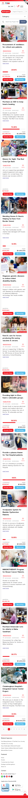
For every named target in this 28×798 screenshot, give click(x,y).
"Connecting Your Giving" (7, 762)
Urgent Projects (18, 12)
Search (23, 22)
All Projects (6, 12)
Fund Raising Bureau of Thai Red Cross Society (13, 741)
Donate (3, 760)
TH (9, 6)
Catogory (5, 16)
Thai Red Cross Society (7, 743)
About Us (3, 766)
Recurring (20, 79)
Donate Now (8, 79)
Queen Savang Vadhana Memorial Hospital (11, 748)
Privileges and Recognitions (8, 764)
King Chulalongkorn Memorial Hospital (10, 746)
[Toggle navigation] (23, 6)
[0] (17, 6)
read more (6, 63)
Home (2, 757)
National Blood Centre (6, 750)
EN (12, 6)
